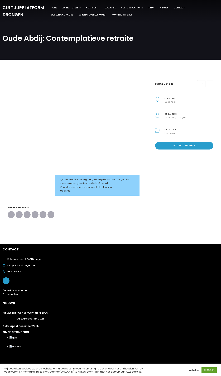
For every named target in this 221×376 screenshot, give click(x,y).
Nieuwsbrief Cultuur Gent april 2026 (25, 313)
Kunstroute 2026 (122, 14)
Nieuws (164, 7)
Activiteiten (70, 7)
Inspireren (170, 133)
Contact (179, 7)
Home (54, 7)
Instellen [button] (194, 370)
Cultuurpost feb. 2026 (30, 318)
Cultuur (91, 7)
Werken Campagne (62, 14)
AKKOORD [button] (209, 370)
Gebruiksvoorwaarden (15, 290)
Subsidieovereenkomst (93, 14)
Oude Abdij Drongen (175, 117)
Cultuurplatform (132, 7)
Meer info (65, 191)
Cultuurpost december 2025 (21, 326)
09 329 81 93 (14, 271)
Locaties (110, 7)
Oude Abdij (170, 101)
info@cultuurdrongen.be (21, 265)
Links (151, 7)
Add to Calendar (184, 145)
